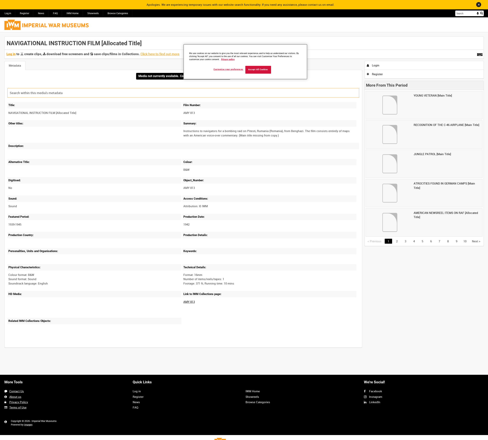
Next (476, 241)
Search (481, 13)
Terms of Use (17, 407)
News (41, 13)
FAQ (55, 13)
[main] (244, 194)
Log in (8, 13)
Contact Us (16, 391)
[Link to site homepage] (46, 25)
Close (478, 4)
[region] (245, 61)
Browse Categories (118, 13)
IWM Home (73, 13)
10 (464, 241)
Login (375, 65)
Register (24, 13)
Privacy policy (228, 59)
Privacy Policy (18, 402)
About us (15, 397)
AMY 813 (189, 302)
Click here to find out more (159, 54)
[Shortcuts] (479, 54)
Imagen (28, 424)
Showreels (93, 13)
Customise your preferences (228, 69)
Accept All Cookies (258, 69)
